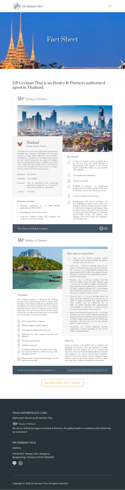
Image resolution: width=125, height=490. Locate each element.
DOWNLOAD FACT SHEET (62, 383)
